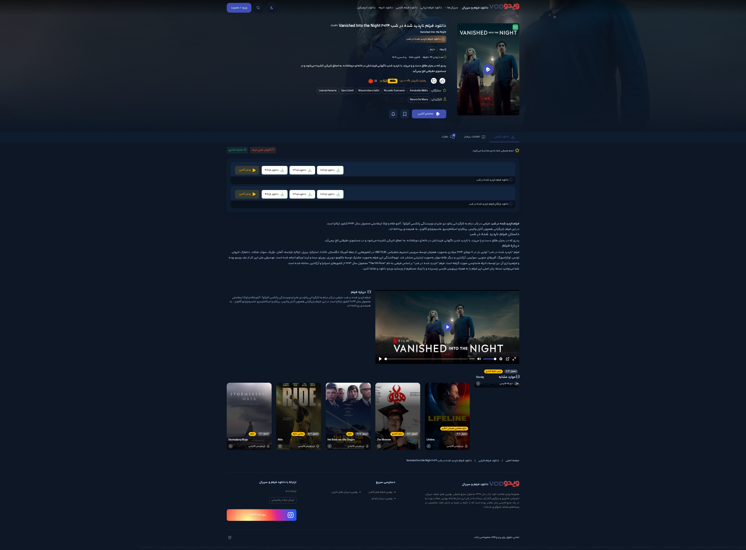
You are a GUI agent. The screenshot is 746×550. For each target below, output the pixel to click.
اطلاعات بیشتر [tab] (472, 137)
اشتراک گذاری (236, 150)
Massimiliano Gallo (368, 91)
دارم (432, 49)
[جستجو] (258, 8)
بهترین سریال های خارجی (344, 492)
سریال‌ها (452, 7)
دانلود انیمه (385, 7)
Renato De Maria (419, 100)
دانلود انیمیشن (366, 7)
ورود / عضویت (239, 8)
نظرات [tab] (448, 136)
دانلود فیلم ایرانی (431, 7)
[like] (442, 81)
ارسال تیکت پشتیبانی (282, 500)
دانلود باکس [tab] (502, 137)
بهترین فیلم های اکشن (381, 492)
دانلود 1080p (327, 170)
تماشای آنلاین (425, 114)
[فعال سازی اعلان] (393, 114)
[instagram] (229, 537)
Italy (411, 57)
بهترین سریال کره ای (382, 498)
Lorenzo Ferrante (327, 91)
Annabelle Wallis (419, 91)
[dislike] (434, 81)
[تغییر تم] (272, 8)
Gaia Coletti (347, 91)
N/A (394, 57)
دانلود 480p (272, 170)
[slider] (426, 359)
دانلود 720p (300, 170)
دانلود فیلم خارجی (406, 7)
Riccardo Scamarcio (394, 91)
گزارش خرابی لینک (261, 150)
